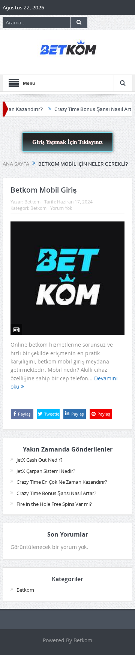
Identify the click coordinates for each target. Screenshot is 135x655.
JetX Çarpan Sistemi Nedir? (45, 471)
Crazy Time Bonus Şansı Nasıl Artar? (90, 109)
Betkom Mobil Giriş (43, 190)
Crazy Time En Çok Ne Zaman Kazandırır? (61, 482)
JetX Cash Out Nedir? (39, 459)
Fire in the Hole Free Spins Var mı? (54, 504)
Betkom (32, 202)
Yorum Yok (61, 208)
